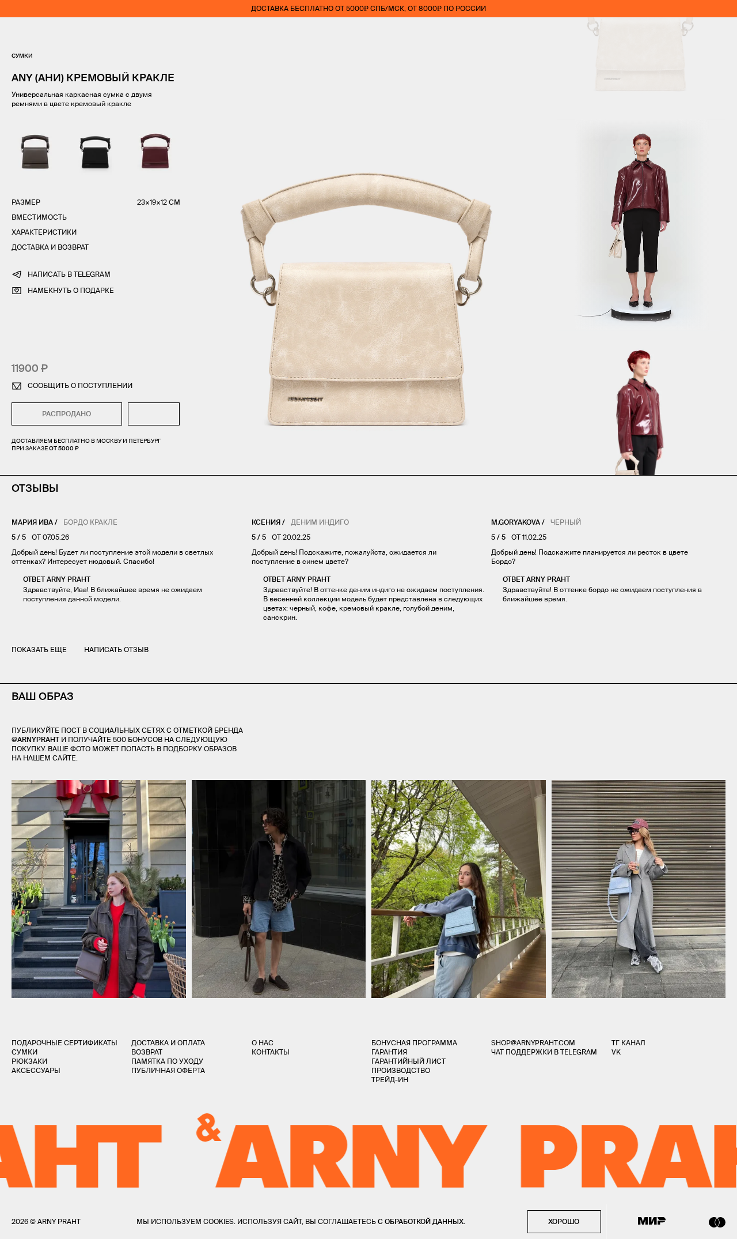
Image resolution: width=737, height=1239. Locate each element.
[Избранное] (653, 34)
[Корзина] (720, 34)
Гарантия (389, 1052)
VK (616, 1052)
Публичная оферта (168, 1070)
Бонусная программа (414, 1042)
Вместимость (39, 217)
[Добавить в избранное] (154, 413)
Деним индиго (320, 522)
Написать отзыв (116, 649)
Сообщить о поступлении (80, 385)
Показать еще (39, 649)
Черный (565, 522)
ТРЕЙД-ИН (389, 1079)
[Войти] (687, 34)
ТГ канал (628, 1042)
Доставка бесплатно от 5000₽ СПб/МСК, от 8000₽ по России (368, 8)
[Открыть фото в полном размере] (15, 787)
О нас (262, 1042)
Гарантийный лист (408, 1061)
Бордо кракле (90, 522)
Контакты (271, 1052)
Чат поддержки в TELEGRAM (544, 1052)
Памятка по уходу (167, 1061)
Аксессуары (36, 1070)
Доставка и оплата (168, 1042)
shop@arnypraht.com (533, 1042)
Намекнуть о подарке (71, 290)
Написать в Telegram (69, 274)
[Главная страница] (368, 34)
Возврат (146, 1052)
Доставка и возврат (50, 247)
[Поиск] (49, 35)
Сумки (22, 55)
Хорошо (563, 1221)
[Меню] (17, 34)
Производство (400, 1070)
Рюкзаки (29, 1061)
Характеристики (44, 232)
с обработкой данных (421, 1221)
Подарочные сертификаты (64, 1042)
